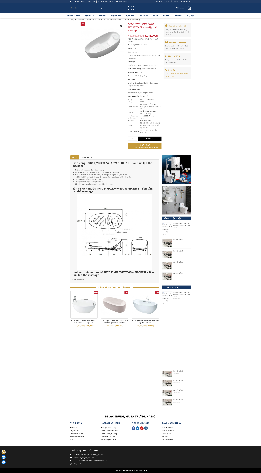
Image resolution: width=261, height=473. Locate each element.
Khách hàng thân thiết (108, 440)
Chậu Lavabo (116, 16)
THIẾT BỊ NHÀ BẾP (73, 16)
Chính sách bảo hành (108, 437)
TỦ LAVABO (130, 16)
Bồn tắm (166, 16)
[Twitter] (137, 428)
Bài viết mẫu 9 (178, 240)
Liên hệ (175, 1)
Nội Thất (165, 437)
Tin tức (167, 1)
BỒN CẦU (102, 16)
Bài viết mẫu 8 (178, 251)
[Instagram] (146, 428)
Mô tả (74, 157)
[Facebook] (133, 428)
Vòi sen (156, 16)
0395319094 (104, 1)
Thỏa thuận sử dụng (77, 434)
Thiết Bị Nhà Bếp (168, 430)
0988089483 (123, 1)
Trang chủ (73, 19)
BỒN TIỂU (178, 16)
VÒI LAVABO (143, 16)
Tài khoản (180, 8)
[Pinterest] (142, 428)
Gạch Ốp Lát (166, 434)
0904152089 (113, 1)
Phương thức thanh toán (109, 430)
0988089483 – (175, 74)
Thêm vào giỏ (150, 138)
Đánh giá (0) (87, 157)
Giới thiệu (159, 1)
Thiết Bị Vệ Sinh (167, 427)
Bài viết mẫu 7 (178, 262)
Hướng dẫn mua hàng (108, 427)
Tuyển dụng (74, 430)
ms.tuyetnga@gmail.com (85, 458)
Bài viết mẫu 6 (178, 273)
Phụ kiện (190, 16)
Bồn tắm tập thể (90, 19)
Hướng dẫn (184, 1)
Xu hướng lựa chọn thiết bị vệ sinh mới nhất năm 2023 (181, 225)
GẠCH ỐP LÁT (89, 16)
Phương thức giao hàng (109, 434)
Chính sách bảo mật (77, 437)
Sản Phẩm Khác (167, 440)
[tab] (74, 157)
